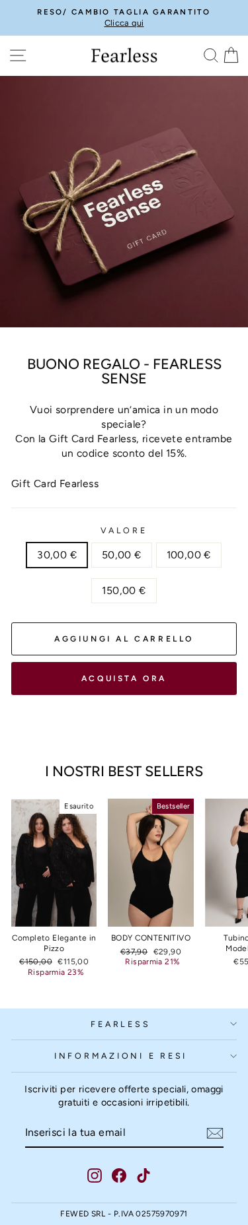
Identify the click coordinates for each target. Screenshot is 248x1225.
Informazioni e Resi (120, 1056)
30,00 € (57, 554)
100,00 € (189, 554)
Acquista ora (124, 678)
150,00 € (123, 590)
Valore (124, 530)
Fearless (120, 1024)
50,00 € (122, 554)
